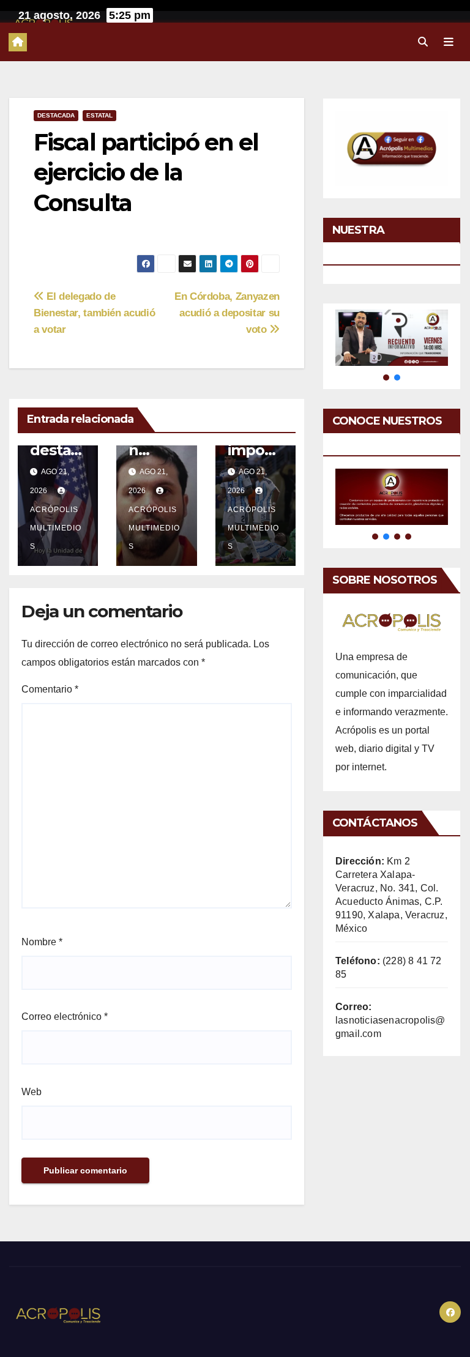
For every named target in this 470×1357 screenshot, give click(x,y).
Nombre (41, 942)
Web (31, 1092)
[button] (423, 42)
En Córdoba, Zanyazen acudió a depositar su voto (227, 312)
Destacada (56, 115)
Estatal (99, 115)
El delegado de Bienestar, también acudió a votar (94, 312)
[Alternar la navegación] (448, 41)
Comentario (49, 689)
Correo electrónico (64, 1016)
